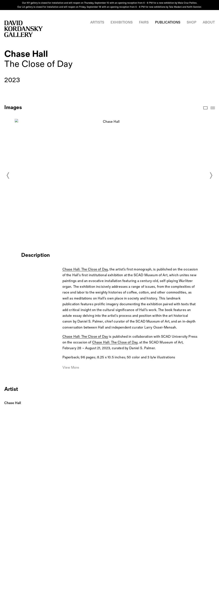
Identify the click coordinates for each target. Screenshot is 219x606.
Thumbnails (213, 108)
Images (205, 108)
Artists (97, 22)
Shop (191, 22)
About (209, 22)
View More (70, 368)
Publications (167, 22)
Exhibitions (122, 22)
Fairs (144, 22)
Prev (8, 175)
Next (211, 175)
